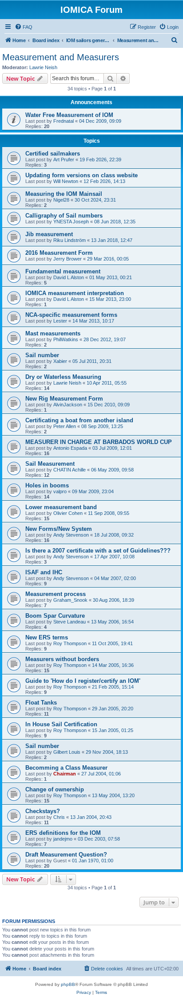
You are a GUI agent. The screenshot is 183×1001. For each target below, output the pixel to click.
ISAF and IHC (43, 572)
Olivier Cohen (68, 513)
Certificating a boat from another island (79, 420)
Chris (59, 817)
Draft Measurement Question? (66, 854)
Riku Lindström (69, 240)
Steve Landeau (69, 621)
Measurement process (55, 594)
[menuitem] (23, 27)
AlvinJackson (67, 404)
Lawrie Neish (43, 67)
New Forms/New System (58, 529)
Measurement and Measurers (60, 57)
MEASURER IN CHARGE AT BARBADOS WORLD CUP (98, 442)
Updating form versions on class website (81, 175)
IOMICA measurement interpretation (74, 293)
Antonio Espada (70, 448)
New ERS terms (46, 637)
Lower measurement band (61, 507)
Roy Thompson (70, 643)
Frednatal (63, 121)
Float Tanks (41, 702)
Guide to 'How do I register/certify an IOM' (82, 681)
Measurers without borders (62, 659)
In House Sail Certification (61, 724)
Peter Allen (64, 426)
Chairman (64, 773)
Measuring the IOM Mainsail (63, 194)
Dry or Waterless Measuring (63, 377)
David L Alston (68, 277)
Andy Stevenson (71, 535)
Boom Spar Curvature (55, 615)
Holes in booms (47, 485)
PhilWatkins (65, 339)
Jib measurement (49, 234)
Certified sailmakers (52, 153)
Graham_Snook (70, 600)
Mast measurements (52, 333)
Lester (60, 320)
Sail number (42, 355)
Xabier (60, 361)
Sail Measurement (50, 463)
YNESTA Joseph (71, 221)
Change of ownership (54, 789)
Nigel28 (61, 200)
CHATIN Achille (69, 469)
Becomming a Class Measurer (66, 767)
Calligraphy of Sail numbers (64, 215)
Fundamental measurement (62, 271)
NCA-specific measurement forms (71, 315)
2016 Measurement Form (59, 252)
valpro (60, 491)
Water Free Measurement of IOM (69, 115)
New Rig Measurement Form (64, 398)
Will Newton (65, 181)
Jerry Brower (67, 258)
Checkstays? (42, 811)
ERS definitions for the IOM (63, 833)
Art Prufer (63, 159)
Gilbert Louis (66, 752)
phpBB (68, 984)
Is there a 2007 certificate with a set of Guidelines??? (98, 550)
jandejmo (62, 838)
